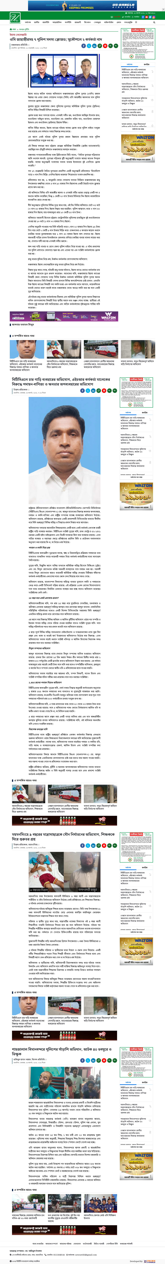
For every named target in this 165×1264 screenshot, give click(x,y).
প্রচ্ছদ (14, 29)
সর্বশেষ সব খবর (138, 129)
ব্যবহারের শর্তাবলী (126, 1243)
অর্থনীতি (68, 22)
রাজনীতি (46, 22)
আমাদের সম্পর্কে (52, 1243)
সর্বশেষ (28, 22)
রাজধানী (78, 22)
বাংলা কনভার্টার (38, 1243)
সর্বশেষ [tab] (129, 64)
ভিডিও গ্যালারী (99, 1243)
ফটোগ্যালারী (87, 1243)
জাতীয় (36, 22)
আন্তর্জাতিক (57, 22)
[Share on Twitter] (89, 46)
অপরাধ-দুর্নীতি (24, 29)
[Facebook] (143, 17)
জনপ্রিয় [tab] (146, 64)
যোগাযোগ (77, 1243)
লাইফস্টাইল (108, 22)
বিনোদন (87, 22)
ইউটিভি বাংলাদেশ (22, 1261)
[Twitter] (150, 17)
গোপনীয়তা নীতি (112, 1243)
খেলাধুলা (97, 22)
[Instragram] (153, 17)
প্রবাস (119, 22)
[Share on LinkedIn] (94, 46)
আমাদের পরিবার (65, 1243)
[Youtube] (146, 17)
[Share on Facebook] (83, 46)
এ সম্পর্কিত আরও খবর (23, 336)
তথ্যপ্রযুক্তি (128, 22)
